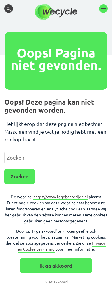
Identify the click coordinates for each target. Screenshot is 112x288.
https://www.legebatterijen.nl (60, 197)
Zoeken (20, 176)
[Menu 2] (103, 8)
